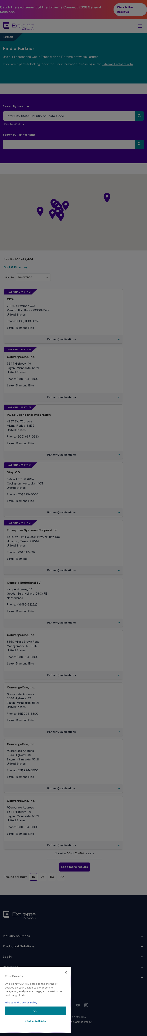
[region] (35, 1000)
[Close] (66, 972)
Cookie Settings (35, 1021)
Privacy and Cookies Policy (21, 1002)
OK (35, 1010)
